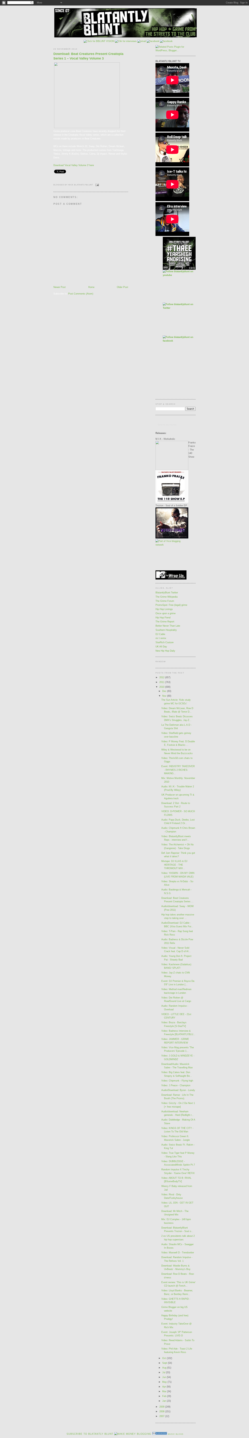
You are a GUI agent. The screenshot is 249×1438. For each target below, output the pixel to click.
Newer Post (59, 287)
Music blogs (175, 1434)
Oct (164, 1358)
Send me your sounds (167, 425)
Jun (164, 1377)
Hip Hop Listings (164, 609)
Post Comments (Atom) (80, 293)
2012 (162, 677)
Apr (164, 1386)
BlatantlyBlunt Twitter (166, 592)
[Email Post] (96, 185)
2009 (162, 1406)
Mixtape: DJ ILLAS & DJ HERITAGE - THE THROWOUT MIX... (174, 865)
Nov (164, 695)
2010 (162, 687)
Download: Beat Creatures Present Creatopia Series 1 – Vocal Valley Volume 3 (88, 56)
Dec (164, 691)
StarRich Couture (164, 642)
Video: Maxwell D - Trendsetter (177, 1252)
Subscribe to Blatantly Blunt (90, 1434)
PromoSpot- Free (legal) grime (171, 605)
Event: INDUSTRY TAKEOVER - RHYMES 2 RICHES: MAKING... (178, 770)
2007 (162, 1416)
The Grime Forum (164, 601)
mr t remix (160, 638)
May (165, 1382)
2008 (162, 1411)
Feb (164, 1396)
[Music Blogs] (159, 1434)
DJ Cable (160, 634)
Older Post (122, 287)
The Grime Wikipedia (166, 596)
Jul (164, 1372)
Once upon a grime (165, 613)
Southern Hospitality (166, 630)
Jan (164, 1401)
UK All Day (161, 646)
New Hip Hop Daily (165, 650)
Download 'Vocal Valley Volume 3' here (73, 165)
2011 (162, 682)
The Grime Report (164, 621)
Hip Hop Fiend (162, 617)
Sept (165, 1363)
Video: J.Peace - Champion (175, 1085)
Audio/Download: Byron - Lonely (178, 1090)
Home (91, 287)
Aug (164, 1367)
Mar (164, 1391)
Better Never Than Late (167, 625)
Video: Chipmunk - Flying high (177, 1080)
